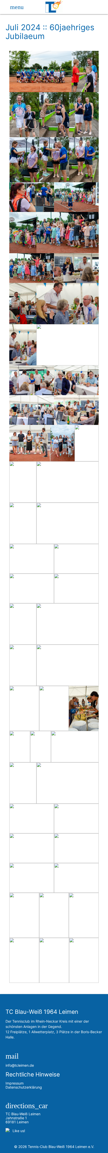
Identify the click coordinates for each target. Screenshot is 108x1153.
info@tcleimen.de (20, 1065)
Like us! (18, 1131)
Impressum (15, 1083)
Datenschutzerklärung (24, 1087)
